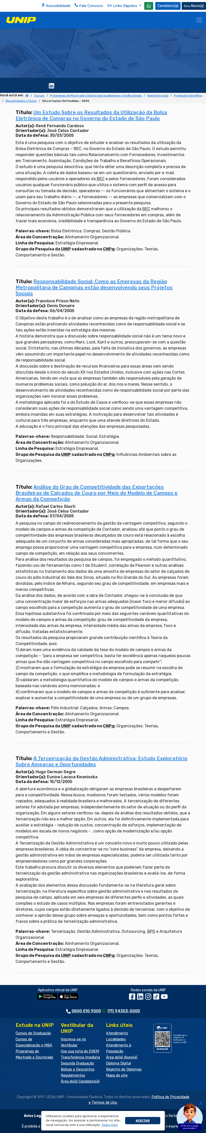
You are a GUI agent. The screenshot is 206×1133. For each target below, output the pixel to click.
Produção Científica (188, 95)
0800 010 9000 (86, 1011)
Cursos (39, 95)
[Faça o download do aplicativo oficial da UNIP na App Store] (68, 996)
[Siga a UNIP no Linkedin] (141, 998)
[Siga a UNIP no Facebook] (133, 998)
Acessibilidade (58, 6)
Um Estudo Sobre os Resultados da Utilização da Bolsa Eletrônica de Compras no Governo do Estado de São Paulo (91, 115)
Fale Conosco (90, 6)
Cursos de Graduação (33, 1033)
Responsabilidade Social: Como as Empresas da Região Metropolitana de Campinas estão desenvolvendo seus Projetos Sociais (94, 287)
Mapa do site (117, 1075)
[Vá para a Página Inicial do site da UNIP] (21, 20)
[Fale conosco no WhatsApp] (148, 6)
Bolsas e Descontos (77, 1069)
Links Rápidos (125, 6)
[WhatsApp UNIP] (148, 6)
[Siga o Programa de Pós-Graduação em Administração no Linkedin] (51, 85)
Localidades (116, 1039)
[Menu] (199, 20)
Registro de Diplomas (124, 1069)
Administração (157, 95)
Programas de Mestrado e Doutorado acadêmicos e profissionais (96, 95)
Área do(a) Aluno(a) (121, 1057)
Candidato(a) (168, 6)
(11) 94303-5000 (124, 1011)
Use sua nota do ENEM (80, 1051)
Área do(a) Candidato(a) (80, 1081)
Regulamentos (73, 1075)
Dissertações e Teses (21, 101)
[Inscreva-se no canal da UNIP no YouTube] (164, 998)
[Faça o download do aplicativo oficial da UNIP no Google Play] (47, 996)
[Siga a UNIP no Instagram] (149, 998)
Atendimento (117, 1033)
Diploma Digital (118, 1063)
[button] (109, 1124)
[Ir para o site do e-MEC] (170, 1038)
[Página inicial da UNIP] (27, 96)
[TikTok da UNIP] (157, 998)
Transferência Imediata (80, 1057)
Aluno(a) (197, 6)
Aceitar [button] (143, 1120)
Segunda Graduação (77, 1063)
